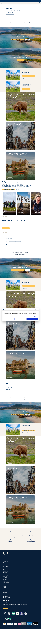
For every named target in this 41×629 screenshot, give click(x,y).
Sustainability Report (6, 573)
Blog (3, 562)
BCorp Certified (5, 572)
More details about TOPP (6, 597)
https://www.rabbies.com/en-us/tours (15, 10)
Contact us (5, 608)
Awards (4, 567)
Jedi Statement (5, 576)
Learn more (34, 316)
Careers (4, 565)
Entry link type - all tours (10, 14)
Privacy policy (5, 592)
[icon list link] (3, 600)
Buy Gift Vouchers (5, 587)
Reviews (4, 563)
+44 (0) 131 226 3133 (37, 0)
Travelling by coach (5, 561)
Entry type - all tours (6, 228)
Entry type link (8, 244)
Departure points (5, 581)
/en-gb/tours (11, 387)
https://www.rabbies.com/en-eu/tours (15, 241)
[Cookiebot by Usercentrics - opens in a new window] (34, 309)
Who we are (4, 558)
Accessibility (4, 595)
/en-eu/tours (27, 252)
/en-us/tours (11, 12)
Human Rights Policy (6, 577)
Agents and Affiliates (6, 566)
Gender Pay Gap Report (6, 575)
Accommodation (5, 583)
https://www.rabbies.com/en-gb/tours (15, 385)
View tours (10, 118)
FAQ (3, 585)
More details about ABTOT (6, 596)
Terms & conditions (5, 593)
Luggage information (6, 582)
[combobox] (5, 0)
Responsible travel (5, 571)
